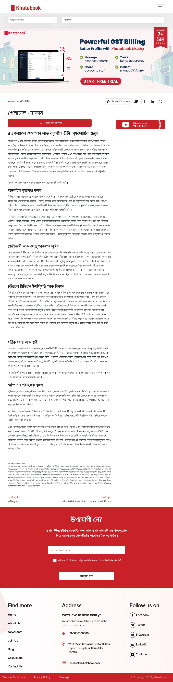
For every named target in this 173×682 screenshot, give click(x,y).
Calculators (15, 658)
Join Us (13, 640)
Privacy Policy (42, 677)
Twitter (140, 625)
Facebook (142, 615)
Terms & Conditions (14, 677)
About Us (14, 623)
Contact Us (15, 666)
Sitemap (64, 677)
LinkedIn (141, 644)
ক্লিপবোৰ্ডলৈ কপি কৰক (118, 100)
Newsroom (15, 632)
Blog (11, 649)
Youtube (141, 654)
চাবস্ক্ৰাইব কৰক (86, 576)
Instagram (142, 634)
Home (12, 614)
